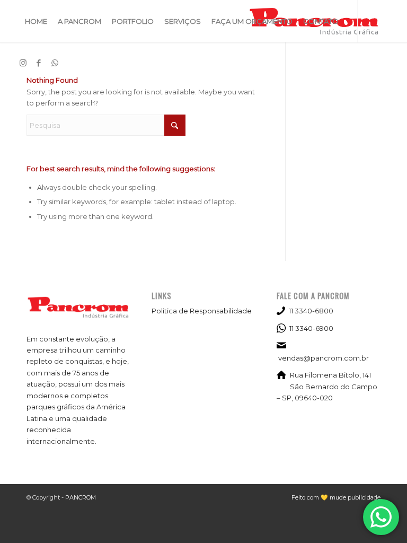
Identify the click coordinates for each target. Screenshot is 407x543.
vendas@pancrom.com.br (323, 358)
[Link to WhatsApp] (55, 63)
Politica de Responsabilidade (202, 310)
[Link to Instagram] (23, 63)
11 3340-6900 (311, 328)
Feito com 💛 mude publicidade (336, 497)
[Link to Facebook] (39, 63)
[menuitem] (36, 21)
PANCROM (80, 497)
